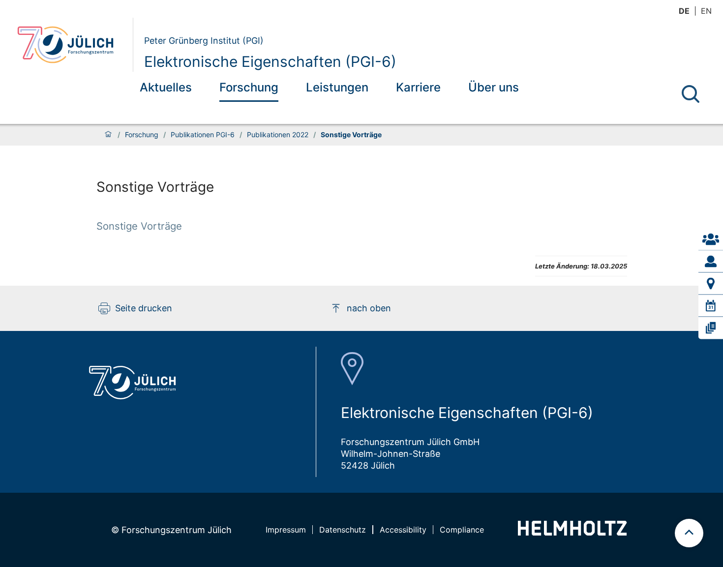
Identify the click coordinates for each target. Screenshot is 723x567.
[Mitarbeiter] (710, 261)
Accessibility (403, 530)
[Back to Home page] (71, 45)
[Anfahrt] (710, 283)
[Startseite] (108, 135)
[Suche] (690, 94)
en (706, 11)
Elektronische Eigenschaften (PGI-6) (270, 61)
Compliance (462, 530)
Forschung (248, 87)
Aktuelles (166, 87)
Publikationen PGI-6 (203, 134)
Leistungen (337, 87)
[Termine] (710, 305)
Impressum (286, 530)
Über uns (493, 87)
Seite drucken (143, 308)
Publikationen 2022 (277, 134)
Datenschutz (342, 530)
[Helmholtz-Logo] (572, 532)
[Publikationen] (710, 328)
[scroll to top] (689, 533)
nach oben (369, 308)
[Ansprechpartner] (710, 239)
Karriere (418, 87)
